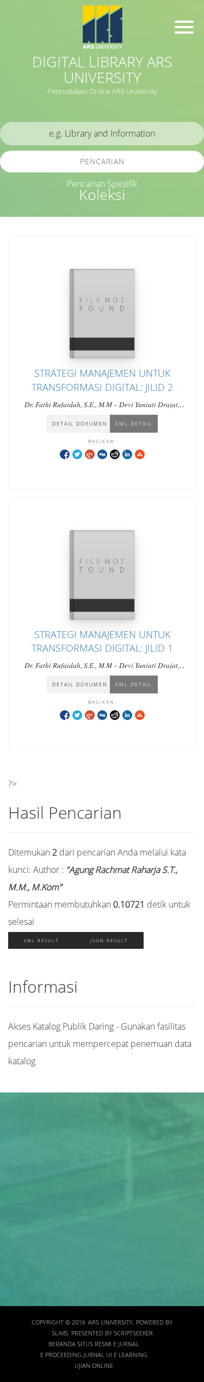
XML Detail (133, 423)
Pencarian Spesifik (102, 184)
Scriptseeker (133, 1333)
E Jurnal (126, 1344)
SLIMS (60, 1333)
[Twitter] (77, 454)
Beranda (62, 1344)
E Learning (130, 1355)
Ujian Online (94, 1366)
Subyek (24, 1194)
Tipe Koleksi (33, 1257)
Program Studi (36, 1289)
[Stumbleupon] (140, 454)
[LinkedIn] (127, 454)
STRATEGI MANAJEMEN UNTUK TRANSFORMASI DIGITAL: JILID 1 (102, 641)
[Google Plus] (90, 454)
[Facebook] (65, 454)
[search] (102, 133)
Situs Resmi (94, 1344)
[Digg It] (102, 454)
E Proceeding (61, 1355)
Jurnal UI (97, 1355)
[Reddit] (115, 454)
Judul (20, 1130)
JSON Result (109, 940)
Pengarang (30, 1162)
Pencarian (102, 161)
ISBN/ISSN (30, 1225)
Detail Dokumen (79, 423)
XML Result (41, 940)
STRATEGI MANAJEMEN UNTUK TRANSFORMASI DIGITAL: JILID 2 (102, 380)
